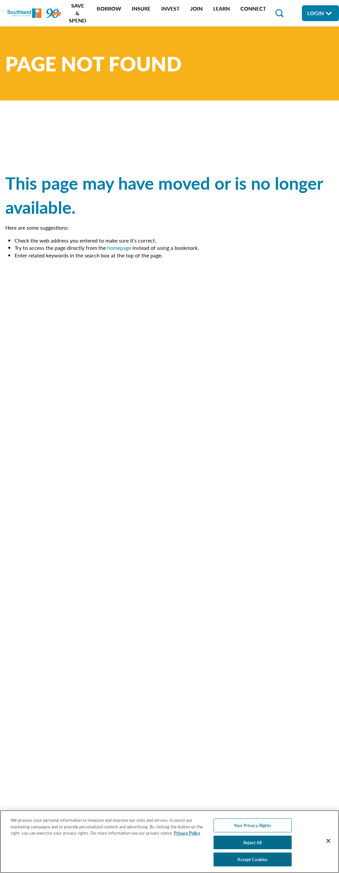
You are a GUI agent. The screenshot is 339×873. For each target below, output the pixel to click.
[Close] (328, 841)
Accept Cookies (252, 859)
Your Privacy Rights (252, 825)
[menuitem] (77, 13)
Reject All (252, 842)
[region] (169, 841)
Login (315, 13)
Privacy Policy (187, 833)
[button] (279, 13)
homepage (119, 247)
